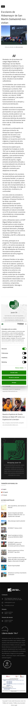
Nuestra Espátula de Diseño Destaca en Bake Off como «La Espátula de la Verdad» (13, 417)
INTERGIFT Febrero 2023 (15, 528)
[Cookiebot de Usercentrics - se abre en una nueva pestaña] (18, 324)
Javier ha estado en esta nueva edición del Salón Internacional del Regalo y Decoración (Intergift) (17, 559)
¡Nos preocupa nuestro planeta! (16, 521)
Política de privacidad (19, 703)
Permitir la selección (14, 377)
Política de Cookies (8, 703)
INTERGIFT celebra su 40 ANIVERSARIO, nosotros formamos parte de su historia (16, 544)
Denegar (14, 382)
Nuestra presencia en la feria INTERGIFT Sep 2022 (16, 551)
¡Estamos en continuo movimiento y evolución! (17, 573)
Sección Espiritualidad (14, 566)
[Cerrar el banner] (25, 324)
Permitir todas (14, 372)
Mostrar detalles (19, 367)
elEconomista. (19, 47)
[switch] (24, 353)
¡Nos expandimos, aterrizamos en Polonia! (17, 506)
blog (3, 6)
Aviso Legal (14, 705)
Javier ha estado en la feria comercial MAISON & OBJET (15, 536)
